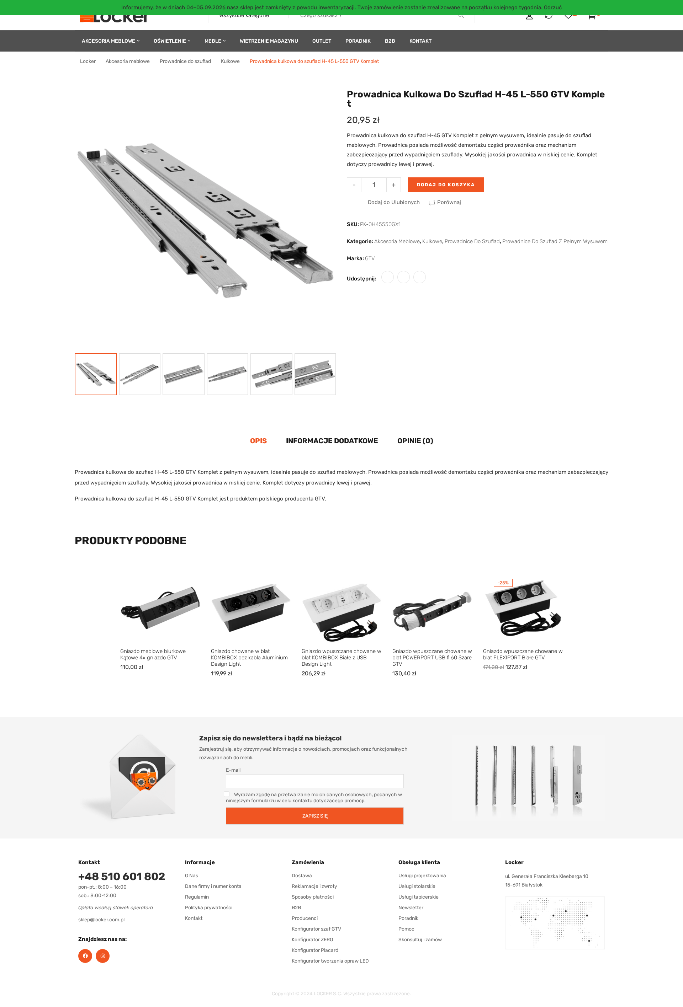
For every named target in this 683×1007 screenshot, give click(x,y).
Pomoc (406, 929)
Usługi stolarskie (416, 886)
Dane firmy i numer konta (213, 886)
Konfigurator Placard (315, 950)
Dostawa (302, 876)
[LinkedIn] (419, 277)
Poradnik (408, 918)
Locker (88, 61)
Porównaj (449, 202)
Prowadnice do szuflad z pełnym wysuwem (555, 241)
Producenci (305, 918)
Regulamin (197, 897)
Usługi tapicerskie (418, 897)
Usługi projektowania (422, 876)
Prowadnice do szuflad (185, 61)
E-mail (233, 770)
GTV (370, 258)
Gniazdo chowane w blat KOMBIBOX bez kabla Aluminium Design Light (249, 657)
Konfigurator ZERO (312, 940)
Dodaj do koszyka (446, 184)
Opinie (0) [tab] (415, 440)
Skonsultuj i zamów (420, 940)
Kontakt (193, 918)
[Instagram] (103, 956)
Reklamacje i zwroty (314, 886)
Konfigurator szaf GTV (316, 929)
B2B (296, 908)
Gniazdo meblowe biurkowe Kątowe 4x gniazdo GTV (153, 654)
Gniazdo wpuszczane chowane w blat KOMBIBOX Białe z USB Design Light (341, 657)
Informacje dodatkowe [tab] (332, 440)
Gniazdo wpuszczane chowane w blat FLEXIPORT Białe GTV (523, 654)
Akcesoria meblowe (128, 61)
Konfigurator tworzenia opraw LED (330, 961)
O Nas (191, 876)
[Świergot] (403, 277)
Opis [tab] (258, 440)
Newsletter (410, 908)
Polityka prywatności (208, 908)
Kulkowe (230, 61)
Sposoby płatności (313, 897)
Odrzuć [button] (553, 7)
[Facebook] (387, 277)
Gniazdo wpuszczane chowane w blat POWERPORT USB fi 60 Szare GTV (432, 657)
